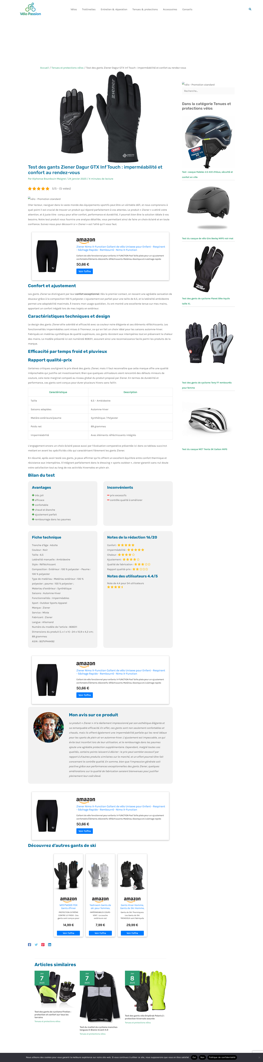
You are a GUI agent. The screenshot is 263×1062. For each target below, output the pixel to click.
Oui (194, 1057)
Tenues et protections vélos (47, 1021)
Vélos (74, 9)
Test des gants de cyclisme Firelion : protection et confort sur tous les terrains (53, 1014)
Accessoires (170, 9)
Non (202, 1057)
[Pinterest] (42, 944)
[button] (250, 9)
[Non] (259, 1057)
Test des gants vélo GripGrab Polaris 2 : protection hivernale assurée (145, 1017)
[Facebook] (29, 944)
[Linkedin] (49, 944)
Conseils (187, 9)
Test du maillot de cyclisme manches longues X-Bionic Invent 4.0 (98, 1028)
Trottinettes (89, 9)
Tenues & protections (145, 9)
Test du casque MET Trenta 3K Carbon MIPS (204, 449)
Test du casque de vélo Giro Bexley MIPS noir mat (207, 238)
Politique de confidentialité (222, 1057)
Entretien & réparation (114, 9)
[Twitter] (36, 944)
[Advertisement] (131, 41)
